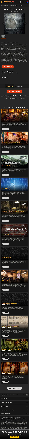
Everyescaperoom (4, 5)
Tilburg (10, 5)
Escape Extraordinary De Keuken (11, 349)
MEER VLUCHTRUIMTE (14, 388)
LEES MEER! (5, 151)
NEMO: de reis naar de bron (10, 303)
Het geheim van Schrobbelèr (10, 326)
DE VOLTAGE (9, 143)
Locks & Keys (15, 5)
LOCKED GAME (9, 235)
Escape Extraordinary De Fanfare (11, 142)
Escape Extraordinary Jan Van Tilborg (13, 211)
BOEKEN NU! (7, 66)
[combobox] (24, 2)
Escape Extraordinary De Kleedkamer (13, 372)
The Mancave (6, 234)
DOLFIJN (8, 258)
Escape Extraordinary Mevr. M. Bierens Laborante (13, 279)
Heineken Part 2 (6, 165)
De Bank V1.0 (6, 188)
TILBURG (10, 11)
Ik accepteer (14, 437)
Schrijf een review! (14, 91)
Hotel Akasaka (6, 257)
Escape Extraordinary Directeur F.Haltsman (11, 118)
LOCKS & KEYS (17, 11)
